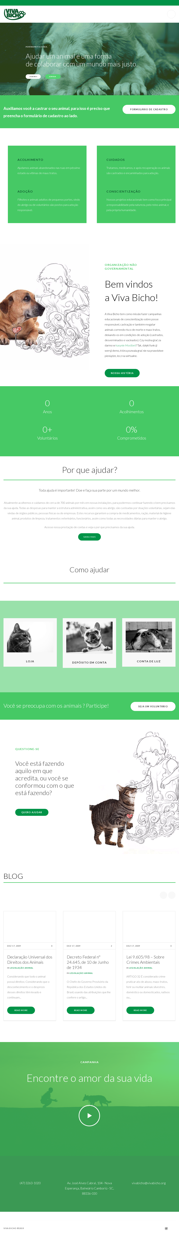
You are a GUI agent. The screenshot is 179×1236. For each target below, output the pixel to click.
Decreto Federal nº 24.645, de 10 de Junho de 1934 (28, 962)
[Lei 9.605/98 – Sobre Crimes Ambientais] (89, 927)
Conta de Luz (149, 661)
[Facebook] (159, 1228)
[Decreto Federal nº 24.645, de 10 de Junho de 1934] (29, 927)
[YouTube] (172, 1228)
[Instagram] (166, 1228)
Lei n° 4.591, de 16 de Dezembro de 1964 (145, 959)
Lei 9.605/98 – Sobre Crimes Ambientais (86, 959)
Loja (30, 661)
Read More (21, 1010)
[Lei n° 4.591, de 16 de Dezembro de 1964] (149, 927)
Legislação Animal (21, 973)
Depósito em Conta (89, 662)
